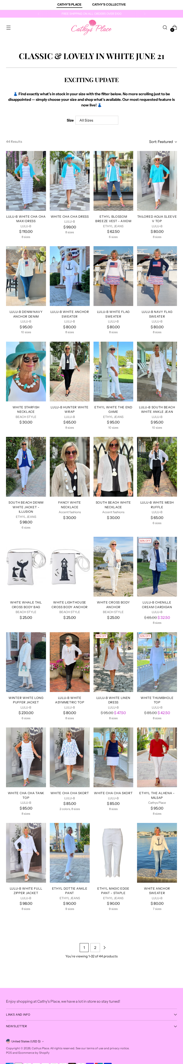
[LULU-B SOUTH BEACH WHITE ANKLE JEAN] (157, 371)
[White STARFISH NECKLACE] (26, 371)
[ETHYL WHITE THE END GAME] (113, 371)
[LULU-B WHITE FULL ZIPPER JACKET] (26, 853)
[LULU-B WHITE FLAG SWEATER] (113, 276)
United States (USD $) (26, 1041)
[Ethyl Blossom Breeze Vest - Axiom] (113, 181)
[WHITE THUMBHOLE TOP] (157, 662)
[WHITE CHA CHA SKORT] (70, 757)
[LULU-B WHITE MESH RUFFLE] (157, 467)
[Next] (145, 14)
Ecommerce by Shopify (34, 1052)
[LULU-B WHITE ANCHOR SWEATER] (70, 276)
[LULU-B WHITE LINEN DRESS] (113, 662)
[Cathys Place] (91, 27)
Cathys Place (40, 1048)
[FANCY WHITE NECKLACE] (70, 467)
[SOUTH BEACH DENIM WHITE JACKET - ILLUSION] (26, 467)
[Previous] (39, 14)
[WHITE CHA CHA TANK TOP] (26, 757)
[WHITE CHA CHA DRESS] (70, 181)
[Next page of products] (104, 947)
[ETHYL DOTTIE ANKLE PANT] (70, 853)
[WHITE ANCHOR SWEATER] (157, 853)
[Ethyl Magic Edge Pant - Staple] (113, 853)
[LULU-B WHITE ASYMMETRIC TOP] (70, 662)
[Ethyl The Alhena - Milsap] (157, 757)
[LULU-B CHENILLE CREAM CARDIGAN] (157, 567)
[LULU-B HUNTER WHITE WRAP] (70, 371)
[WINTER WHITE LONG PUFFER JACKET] (26, 662)
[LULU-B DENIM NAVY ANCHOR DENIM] (26, 276)
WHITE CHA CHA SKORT (69, 793)
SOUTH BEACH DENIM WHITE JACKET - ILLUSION (26, 507)
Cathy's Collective (109, 4)
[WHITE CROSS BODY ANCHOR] (113, 567)
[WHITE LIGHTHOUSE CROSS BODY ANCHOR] (70, 567)
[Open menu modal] (8, 27)
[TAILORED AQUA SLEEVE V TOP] (157, 181)
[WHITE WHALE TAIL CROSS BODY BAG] (26, 567)
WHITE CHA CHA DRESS (70, 216)
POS (9, 1052)
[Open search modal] (165, 27)
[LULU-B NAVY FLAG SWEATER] (157, 276)
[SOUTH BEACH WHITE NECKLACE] (113, 467)
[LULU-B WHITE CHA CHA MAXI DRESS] (26, 181)
